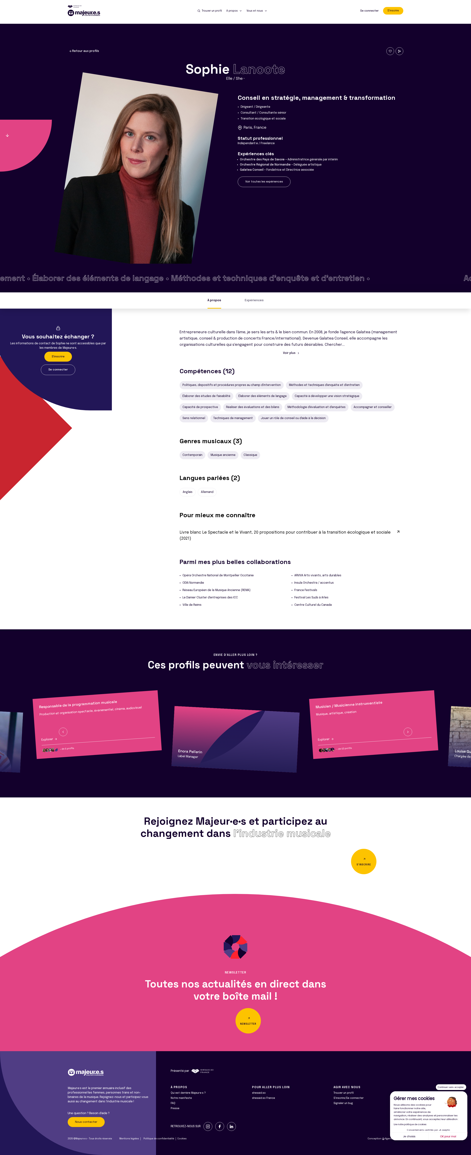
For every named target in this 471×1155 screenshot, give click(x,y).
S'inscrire (393, 10)
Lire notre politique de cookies (410, 1124)
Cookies (182, 1139)
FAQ (173, 1103)
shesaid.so (259, 1093)
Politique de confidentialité (159, 1139)
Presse (175, 1108)
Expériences (254, 300)
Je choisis (409, 1136)
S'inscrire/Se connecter (349, 1098)
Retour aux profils (85, 51)
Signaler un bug (343, 1103)
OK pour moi (448, 1136)
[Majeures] (86, 12)
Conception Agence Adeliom (385, 1139)
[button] (63, 732)
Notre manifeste (181, 1098)
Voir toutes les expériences (264, 181)
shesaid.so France (263, 1098)
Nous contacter (86, 1122)
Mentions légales (129, 1139)
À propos (214, 300)
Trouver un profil (344, 1093)
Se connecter (369, 11)
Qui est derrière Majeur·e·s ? (188, 1093)
